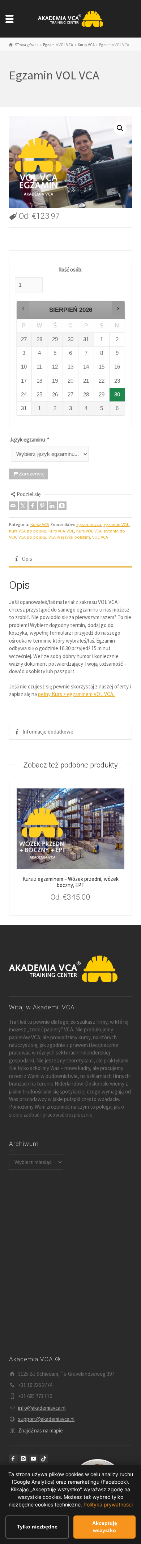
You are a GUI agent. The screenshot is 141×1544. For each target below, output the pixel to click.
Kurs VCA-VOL (61, 531)
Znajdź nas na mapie (40, 1430)
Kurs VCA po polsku (27, 531)
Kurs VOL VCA (89, 531)
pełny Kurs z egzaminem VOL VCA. (76, 694)
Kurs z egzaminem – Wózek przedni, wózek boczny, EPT (70, 881)
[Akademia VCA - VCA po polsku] (70, 18)
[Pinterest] (42, 505)
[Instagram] (23, 1458)
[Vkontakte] (62, 505)
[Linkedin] (52, 505)
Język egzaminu (29, 439)
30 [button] (117, 396)
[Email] (13, 505)
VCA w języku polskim (69, 537)
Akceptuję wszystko (104, 1526)
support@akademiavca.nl (46, 1418)
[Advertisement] (70, 1262)
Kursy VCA (39, 524)
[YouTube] (33, 1458)
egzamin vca (88, 524)
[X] (23, 505)
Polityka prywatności (108, 1504)
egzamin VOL (116, 524)
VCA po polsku (32, 537)
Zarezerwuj (31, 474)
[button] (120, 128)
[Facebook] (33, 505)
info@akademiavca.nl (41, 1407)
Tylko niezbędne (37, 1527)
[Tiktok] (43, 1458)
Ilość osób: (70, 269)
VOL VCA (100, 537)
